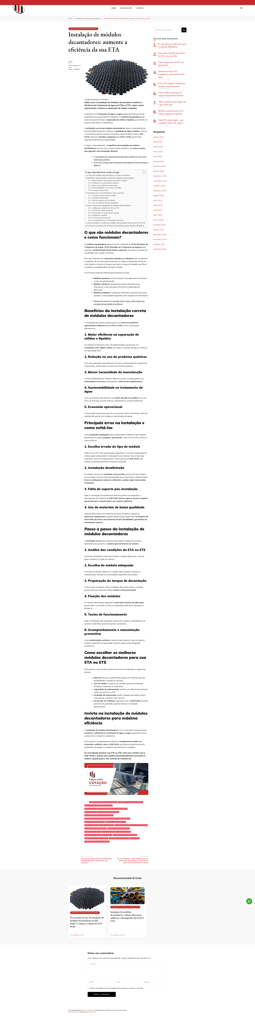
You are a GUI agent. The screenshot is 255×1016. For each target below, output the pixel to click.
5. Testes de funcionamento (100, 218)
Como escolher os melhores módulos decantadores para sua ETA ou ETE (116, 223)
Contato (140, 8)
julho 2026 (157, 142)
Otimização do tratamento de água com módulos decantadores (107, 831)
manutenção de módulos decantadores (99, 815)
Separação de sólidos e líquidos (96, 838)
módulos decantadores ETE (115, 821)
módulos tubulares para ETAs (118, 828)
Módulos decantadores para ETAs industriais (131, 825)
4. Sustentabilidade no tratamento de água (106, 188)
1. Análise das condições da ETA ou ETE (105, 208)
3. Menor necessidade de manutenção (104, 185)
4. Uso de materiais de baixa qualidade (104, 203)
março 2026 (158, 161)
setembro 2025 (159, 190)
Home (113, 8)
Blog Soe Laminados (87, 1010)
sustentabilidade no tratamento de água (124, 838)
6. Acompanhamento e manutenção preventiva (107, 220)
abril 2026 (157, 156)
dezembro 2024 (160, 234)
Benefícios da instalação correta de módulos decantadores (110, 178)
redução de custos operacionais (124, 835)
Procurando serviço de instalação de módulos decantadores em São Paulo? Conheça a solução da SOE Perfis (87, 922)
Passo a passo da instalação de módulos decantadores (109, 205)
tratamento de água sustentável (97, 841)
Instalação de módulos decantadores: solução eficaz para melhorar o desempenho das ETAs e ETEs (127, 916)
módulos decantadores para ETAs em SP (99, 825)
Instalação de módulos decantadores (83, 28)
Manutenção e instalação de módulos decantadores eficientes (107, 818)
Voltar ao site (126, 8)
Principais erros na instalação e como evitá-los (105, 193)
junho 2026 (158, 147)
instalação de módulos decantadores (98, 805)
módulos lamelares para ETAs (95, 828)
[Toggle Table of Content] (143, 172)
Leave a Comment (74, 69)
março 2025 (158, 220)
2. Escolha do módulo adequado (102, 210)
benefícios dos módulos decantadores (103, 802)
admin (70, 61)
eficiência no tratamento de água (130, 802)
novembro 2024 (160, 239)
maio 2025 (157, 210)
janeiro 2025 (158, 229)
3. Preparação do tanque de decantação (105, 213)
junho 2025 (158, 205)
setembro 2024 (159, 249)
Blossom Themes (73, 1012)
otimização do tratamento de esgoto (98, 835)
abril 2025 (157, 215)
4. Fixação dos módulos (99, 215)
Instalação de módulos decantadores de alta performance (106, 808)
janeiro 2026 (158, 171)
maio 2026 (157, 151)
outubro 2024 (159, 244)
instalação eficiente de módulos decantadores (101, 812)
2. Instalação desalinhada (99, 198)
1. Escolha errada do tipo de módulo (103, 195)
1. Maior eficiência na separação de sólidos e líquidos (109, 180)
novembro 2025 (160, 181)
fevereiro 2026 (159, 166)
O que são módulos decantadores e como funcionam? (108, 175)
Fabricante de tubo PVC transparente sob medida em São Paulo (171, 74)
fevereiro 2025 (159, 225)
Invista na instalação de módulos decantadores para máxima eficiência (115, 226)
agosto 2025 (158, 195)
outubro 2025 (159, 186)
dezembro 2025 (160, 176)
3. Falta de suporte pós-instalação (103, 200)
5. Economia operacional (99, 190)
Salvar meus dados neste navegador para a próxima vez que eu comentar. (116, 988)
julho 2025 (157, 200)
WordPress (92, 1012)
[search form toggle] (241, 8)
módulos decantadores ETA (94, 821)
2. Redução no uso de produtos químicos (105, 183)
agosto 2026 (158, 137)
